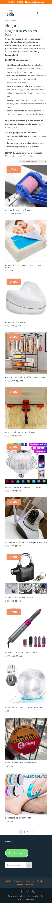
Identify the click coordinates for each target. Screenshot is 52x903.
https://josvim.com (26, 899)
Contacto (29, 881)
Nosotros (18, 881)
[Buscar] (29, 865)
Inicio (7, 20)
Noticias (29, 884)
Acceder (8, 841)
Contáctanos (17, 853)
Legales (19, 884)
